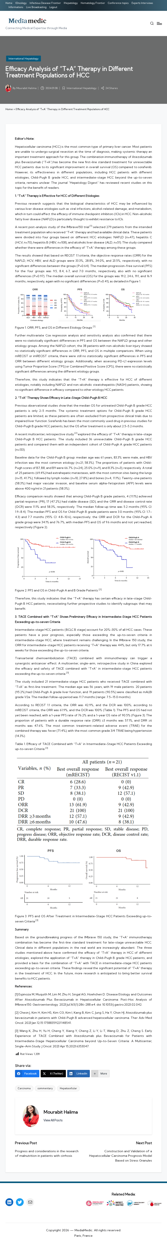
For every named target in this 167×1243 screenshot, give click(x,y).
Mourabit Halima (60, 1112)
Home (9, 109)
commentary (45, 1088)
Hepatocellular (68, 1088)
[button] (53, 1120)
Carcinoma (24, 1088)
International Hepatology (23, 58)
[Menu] (159, 23)
